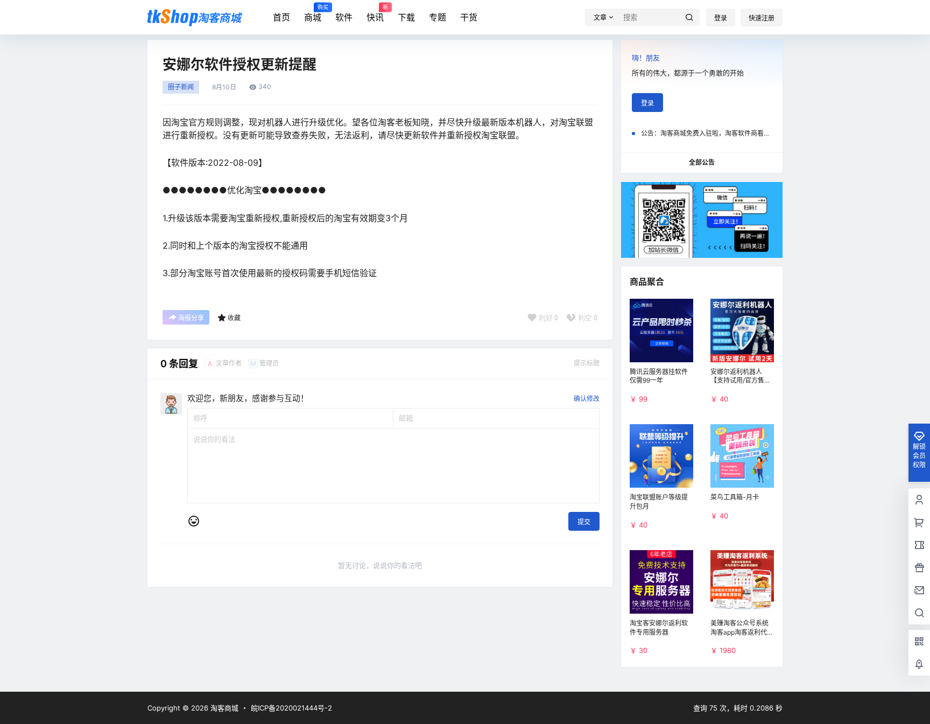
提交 (583, 522)
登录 (720, 18)
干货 (468, 17)
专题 (437, 17)
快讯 (375, 13)
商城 (312, 13)
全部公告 (702, 162)
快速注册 (761, 18)
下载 (406, 17)
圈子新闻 (181, 87)
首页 (281, 17)
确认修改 (587, 399)
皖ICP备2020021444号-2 (291, 708)
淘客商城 (223, 708)
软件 (344, 17)
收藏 (234, 318)
